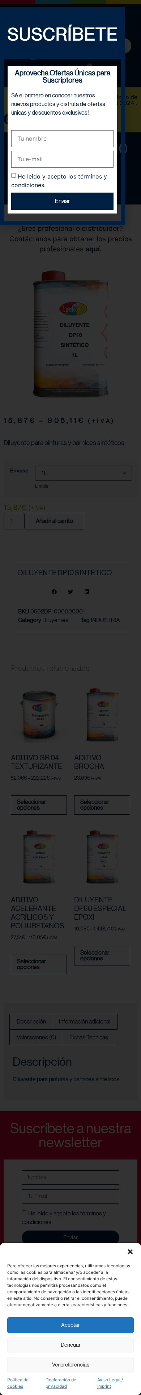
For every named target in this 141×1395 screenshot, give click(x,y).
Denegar (71, 1345)
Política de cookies (18, 1383)
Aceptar (70, 1325)
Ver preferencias (70, 1365)
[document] (70, 697)
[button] (130, 1251)
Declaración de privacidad (61, 1383)
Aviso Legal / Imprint (110, 1383)
